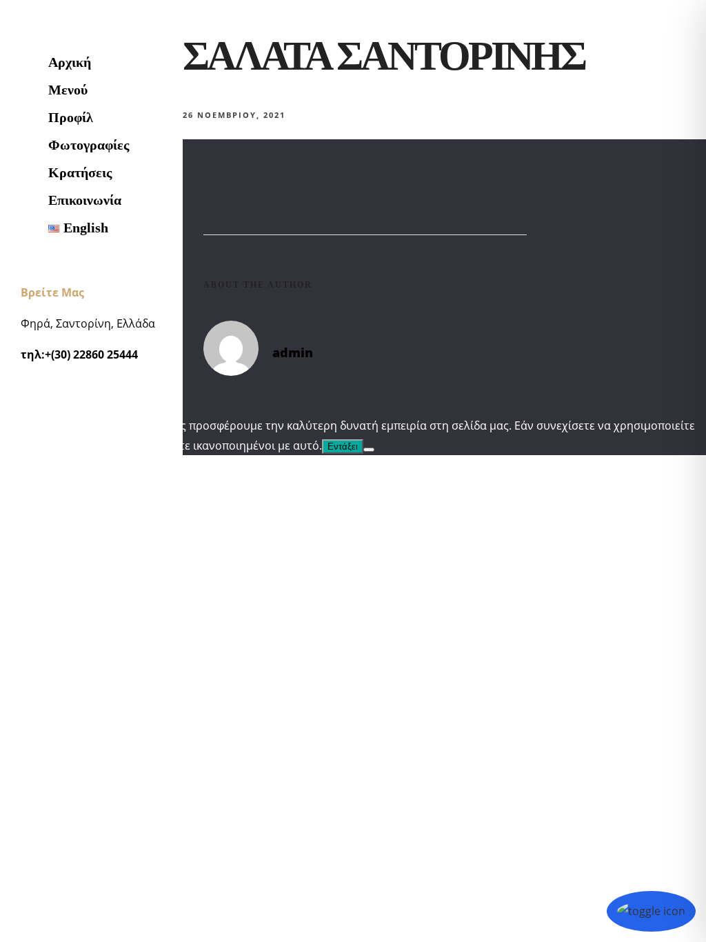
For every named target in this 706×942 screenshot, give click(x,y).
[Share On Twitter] (74, 883)
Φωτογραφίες (88, 144)
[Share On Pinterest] (91, 883)
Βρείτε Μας (52, 292)
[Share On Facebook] (56, 883)
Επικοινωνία (84, 200)
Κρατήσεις (80, 172)
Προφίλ (70, 117)
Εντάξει (342, 446)
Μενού (68, 89)
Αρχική (69, 62)
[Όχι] (368, 450)
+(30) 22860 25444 (91, 354)
